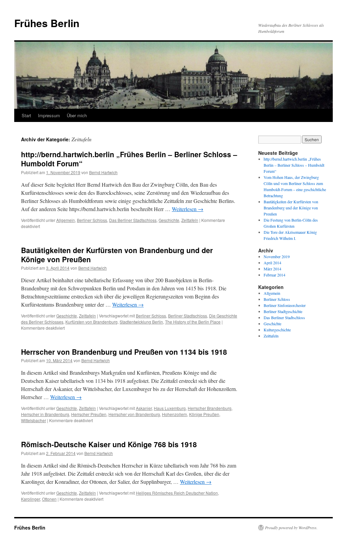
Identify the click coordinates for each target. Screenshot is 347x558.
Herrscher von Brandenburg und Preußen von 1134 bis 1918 (124, 352)
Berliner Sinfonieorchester (285, 305)
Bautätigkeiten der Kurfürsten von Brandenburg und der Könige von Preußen (117, 254)
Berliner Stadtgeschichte (283, 311)
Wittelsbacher (33, 420)
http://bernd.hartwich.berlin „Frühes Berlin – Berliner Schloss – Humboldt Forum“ (129, 158)
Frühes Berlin (46, 23)
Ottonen (49, 499)
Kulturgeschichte (277, 329)
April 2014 (272, 262)
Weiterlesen (187, 208)
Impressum (49, 115)
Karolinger (30, 499)
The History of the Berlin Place (193, 322)
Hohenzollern (174, 414)
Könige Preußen (204, 414)
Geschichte (169, 220)
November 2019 (277, 256)
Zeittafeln (189, 220)
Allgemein (65, 220)
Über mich (77, 115)
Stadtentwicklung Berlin (141, 322)
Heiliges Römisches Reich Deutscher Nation (177, 493)
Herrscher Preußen (88, 414)
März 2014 (272, 268)
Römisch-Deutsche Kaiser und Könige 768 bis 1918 (109, 444)
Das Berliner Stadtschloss (133, 220)
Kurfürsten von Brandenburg (91, 322)
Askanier (144, 408)
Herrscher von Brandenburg (134, 414)
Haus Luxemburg (170, 408)
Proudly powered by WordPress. (291, 527)
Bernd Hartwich (103, 172)
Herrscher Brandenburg (209, 408)
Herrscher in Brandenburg (45, 414)
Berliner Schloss (92, 220)
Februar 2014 (274, 274)
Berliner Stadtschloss (187, 315)
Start (26, 115)
